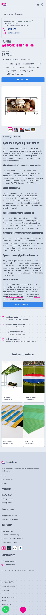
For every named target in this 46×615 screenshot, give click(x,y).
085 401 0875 (11, 29)
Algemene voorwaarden (8, 586)
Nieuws (4, 483)
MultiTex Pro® (6, 495)
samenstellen (27, 21)
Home (3, 476)
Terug (4, 14)
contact (37, 296)
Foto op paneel (6, 502)
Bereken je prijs (23, 80)
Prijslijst (17, 137)
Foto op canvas (7, 499)
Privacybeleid (5, 590)
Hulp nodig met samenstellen (12, 538)
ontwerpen (17, 21)
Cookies (3, 593)
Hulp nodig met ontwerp (10, 535)
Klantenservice (7, 480)
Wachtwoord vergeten (9, 519)
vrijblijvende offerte (14, 296)
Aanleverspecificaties (9, 542)
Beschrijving (7, 137)
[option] (21, 106)
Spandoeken (19, 14)
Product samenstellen (22, 305)
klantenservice (12, 25)
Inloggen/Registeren (9, 515)
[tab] (6, 137)
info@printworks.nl (13, 33)
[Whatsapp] (5, 612)
